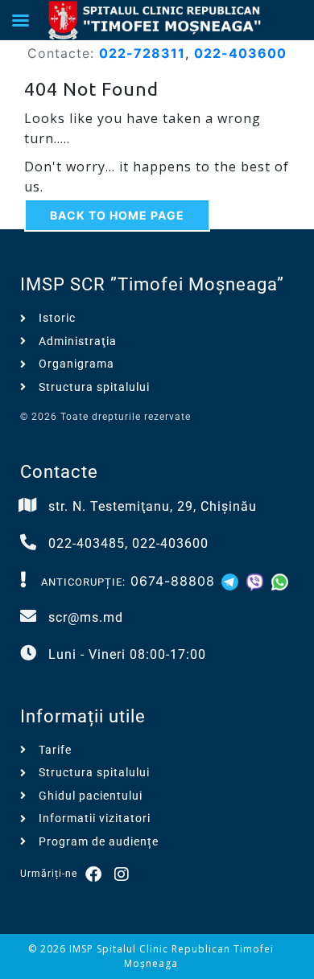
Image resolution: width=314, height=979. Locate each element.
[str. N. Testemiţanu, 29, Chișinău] (28, 505)
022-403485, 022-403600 (128, 543)
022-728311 (142, 53)
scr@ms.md (85, 617)
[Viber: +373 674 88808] (257, 581)
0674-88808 (172, 581)
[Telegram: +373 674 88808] (232, 581)
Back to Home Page (117, 215)
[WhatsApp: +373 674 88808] (280, 581)
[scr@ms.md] (28, 616)
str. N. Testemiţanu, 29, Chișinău (152, 506)
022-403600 (240, 53)
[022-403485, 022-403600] (28, 542)
